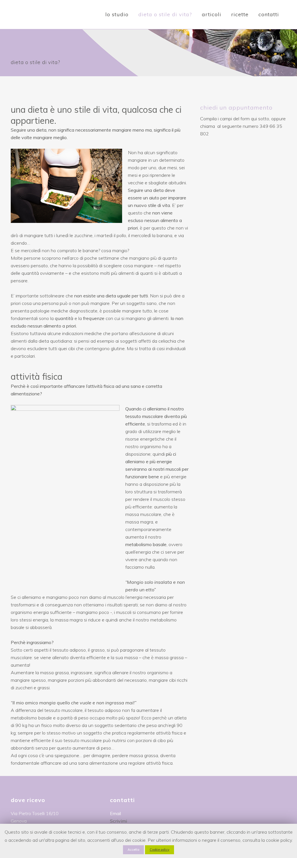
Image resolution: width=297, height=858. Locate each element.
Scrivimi (118, 821)
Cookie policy (159, 850)
